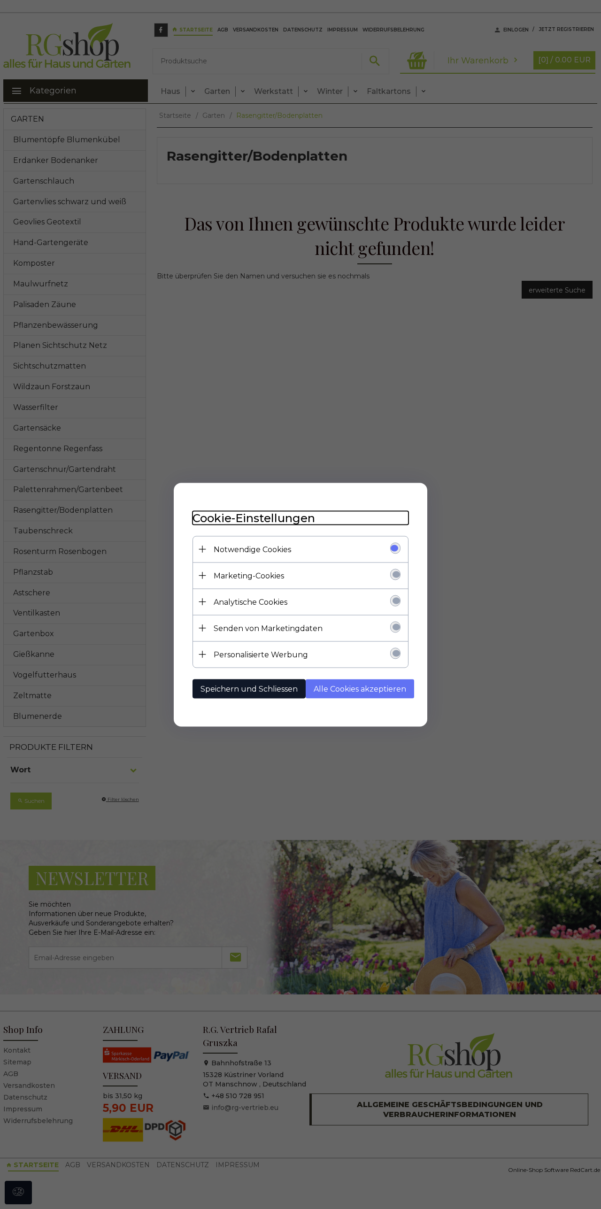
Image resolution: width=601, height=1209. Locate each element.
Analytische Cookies (250, 601)
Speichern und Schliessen (249, 688)
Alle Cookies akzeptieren (360, 688)
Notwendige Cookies (252, 549)
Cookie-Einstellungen (254, 517)
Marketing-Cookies (249, 575)
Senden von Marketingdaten (268, 628)
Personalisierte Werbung (261, 654)
